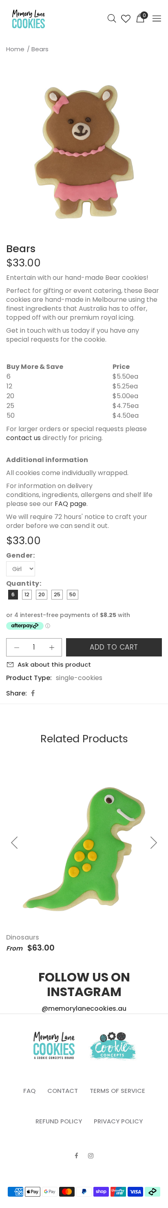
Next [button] (160, 152)
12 (26, 594)
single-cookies (79, 677)
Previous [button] (7, 152)
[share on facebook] (33, 693)
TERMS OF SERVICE (117, 1090)
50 (72, 594)
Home (15, 49)
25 (57, 594)
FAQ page (70, 503)
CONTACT (62, 1090)
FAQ (29, 1090)
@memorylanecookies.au (84, 1008)
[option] (84, 152)
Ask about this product (54, 664)
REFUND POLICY (58, 1121)
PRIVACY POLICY (118, 1121)
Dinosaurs (22, 937)
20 (41, 594)
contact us (23, 438)
